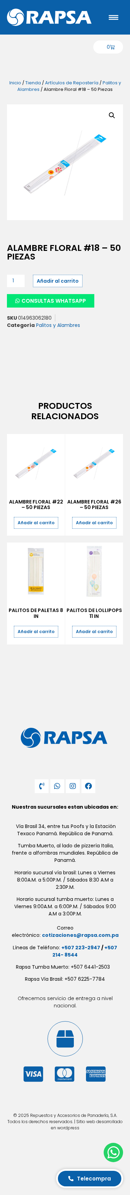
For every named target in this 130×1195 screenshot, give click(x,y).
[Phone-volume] (42, 786)
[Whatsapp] (57, 786)
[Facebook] (88, 786)
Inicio (15, 82)
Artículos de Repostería (71, 82)
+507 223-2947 (80, 947)
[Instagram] (73, 786)
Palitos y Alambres (58, 325)
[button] (112, 115)
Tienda (33, 82)
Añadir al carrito (58, 280)
